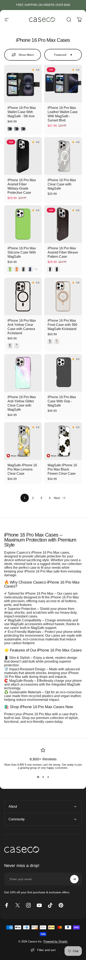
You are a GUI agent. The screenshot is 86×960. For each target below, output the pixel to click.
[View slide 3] (48, 776)
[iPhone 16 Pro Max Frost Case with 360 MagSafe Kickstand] (63, 296)
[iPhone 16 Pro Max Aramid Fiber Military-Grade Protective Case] (23, 156)
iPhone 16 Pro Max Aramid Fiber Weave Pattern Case (63, 252)
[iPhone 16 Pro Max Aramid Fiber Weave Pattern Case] (63, 224)
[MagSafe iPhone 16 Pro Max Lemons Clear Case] (23, 441)
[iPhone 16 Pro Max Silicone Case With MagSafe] (23, 224)
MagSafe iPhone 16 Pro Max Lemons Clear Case (22, 469)
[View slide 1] (37, 776)
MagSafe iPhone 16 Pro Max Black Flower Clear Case (62, 469)
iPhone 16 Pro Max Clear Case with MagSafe (62, 184)
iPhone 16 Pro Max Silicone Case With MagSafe (22, 252)
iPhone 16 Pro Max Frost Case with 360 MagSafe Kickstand (62, 325)
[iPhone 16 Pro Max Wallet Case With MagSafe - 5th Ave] (23, 83)
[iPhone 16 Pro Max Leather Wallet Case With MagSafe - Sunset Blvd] (63, 83)
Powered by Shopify (55, 941)
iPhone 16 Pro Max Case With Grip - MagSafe (62, 401)
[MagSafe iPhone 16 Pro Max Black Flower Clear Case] (63, 441)
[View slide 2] (43, 776)
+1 (36, 269)
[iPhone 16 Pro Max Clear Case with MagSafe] (63, 156)
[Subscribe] (74, 879)
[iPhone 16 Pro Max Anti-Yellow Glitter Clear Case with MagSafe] (23, 373)
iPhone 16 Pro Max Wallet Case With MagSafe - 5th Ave (22, 112)
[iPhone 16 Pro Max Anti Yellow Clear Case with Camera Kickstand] (23, 296)
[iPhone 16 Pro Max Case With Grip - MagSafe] (63, 373)
